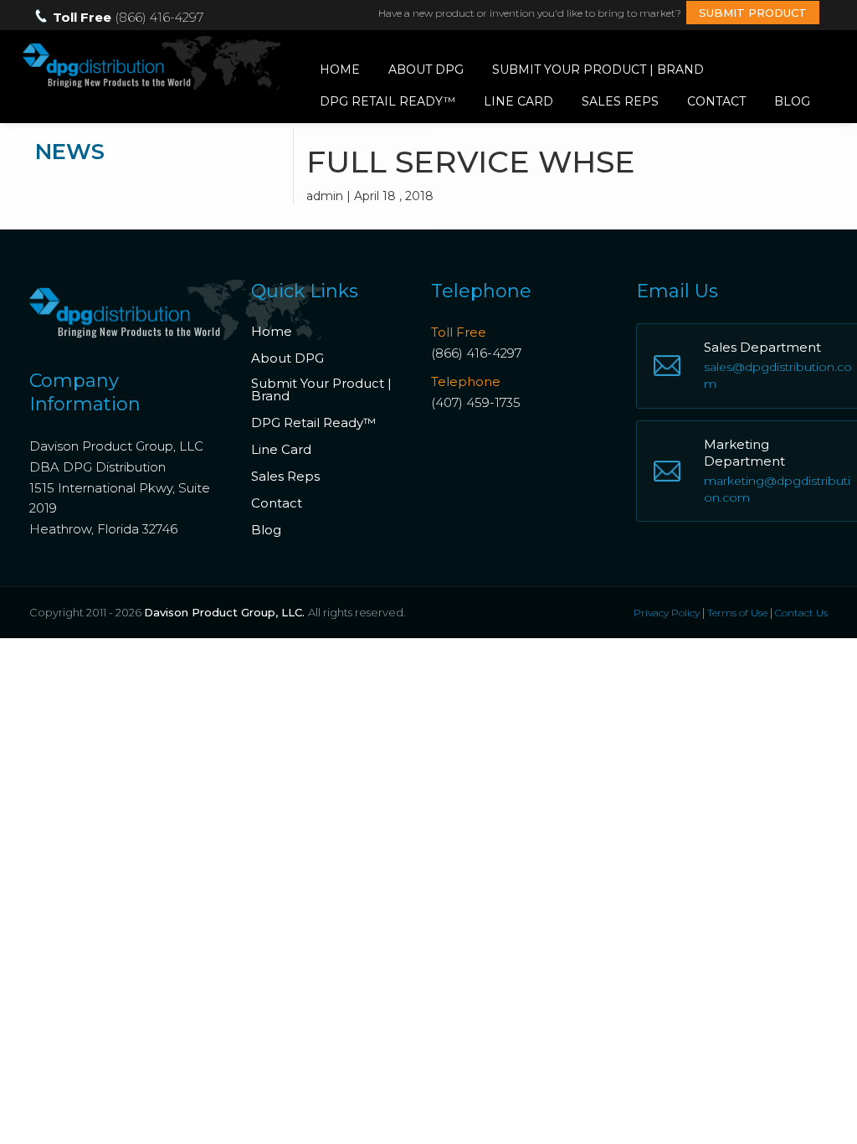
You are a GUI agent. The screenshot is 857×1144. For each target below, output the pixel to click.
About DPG (426, 69)
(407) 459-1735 (476, 402)
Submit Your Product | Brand (598, 69)
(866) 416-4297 (476, 353)
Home (340, 69)
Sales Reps (620, 101)
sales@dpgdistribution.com (778, 375)
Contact (716, 101)
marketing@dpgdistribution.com (777, 489)
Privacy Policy (667, 612)
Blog (792, 101)
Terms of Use (737, 612)
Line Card (518, 101)
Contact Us (801, 612)
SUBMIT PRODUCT (753, 12)
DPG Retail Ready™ (387, 101)
